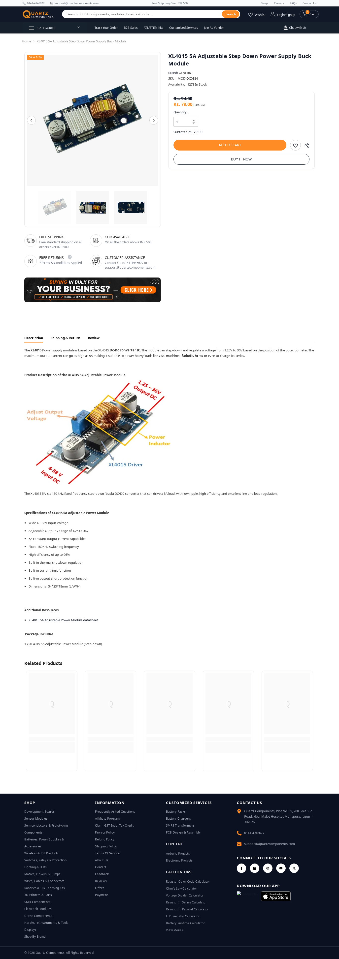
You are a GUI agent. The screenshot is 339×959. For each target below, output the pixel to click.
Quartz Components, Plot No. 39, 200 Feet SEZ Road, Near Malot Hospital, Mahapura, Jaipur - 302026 (278, 816)
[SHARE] (305, 146)
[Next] (153, 120)
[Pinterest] (267, 868)
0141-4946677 (35, 3)
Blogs (264, 3)
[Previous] (31, 120)
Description (33, 338)
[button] (309, 14)
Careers (279, 3)
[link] (52, 739)
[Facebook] (241, 868)
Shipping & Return (65, 338)
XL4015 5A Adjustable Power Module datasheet (63, 620)
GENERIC (185, 72)
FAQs (293, 3)
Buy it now (241, 159)
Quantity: (180, 112)
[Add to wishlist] (295, 145)
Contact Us (309, 3)
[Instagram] (254, 868)
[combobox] (142, 14)
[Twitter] (294, 868)
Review (94, 338)
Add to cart (230, 145)
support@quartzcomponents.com (269, 843)
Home (26, 41)
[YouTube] (281, 868)
